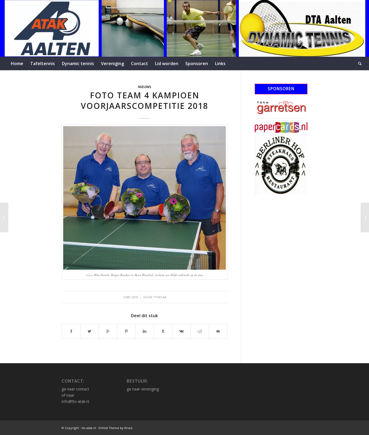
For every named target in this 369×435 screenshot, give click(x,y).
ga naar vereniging (143, 389)
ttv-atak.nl (89, 428)
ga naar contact (75, 389)
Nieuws (144, 87)
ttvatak (159, 297)
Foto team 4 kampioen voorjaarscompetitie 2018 (144, 100)
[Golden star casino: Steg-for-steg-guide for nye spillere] (4, 217)
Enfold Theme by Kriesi (115, 428)
